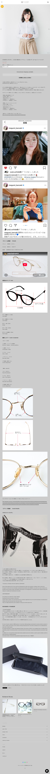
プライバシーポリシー (21, 765)
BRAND (3, 726)
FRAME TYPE (5, 731)
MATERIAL (4, 737)
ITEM (3, 734)
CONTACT (4, 756)
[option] (25, 29)
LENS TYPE (4, 729)
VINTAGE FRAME (5, 740)
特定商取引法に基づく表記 (28, 765)
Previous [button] (1, 29)
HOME (3, 746)
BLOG (3, 753)
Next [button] (49, 29)
